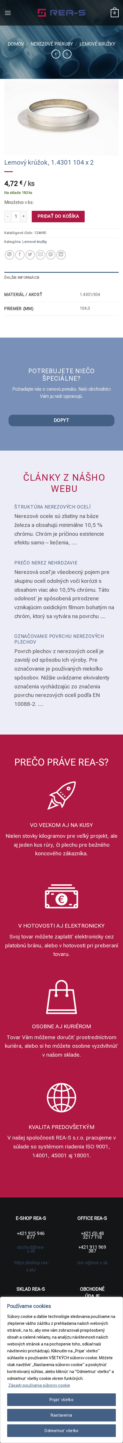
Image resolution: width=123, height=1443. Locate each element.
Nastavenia (61, 1415)
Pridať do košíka (58, 216)
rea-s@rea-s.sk (92, 1262)
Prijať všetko (61, 1399)
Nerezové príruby (52, 44)
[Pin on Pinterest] (50, 255)
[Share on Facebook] (20, 255)
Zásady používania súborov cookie (39, 1385)
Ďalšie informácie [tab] (21, 277)
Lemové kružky (97, 44)
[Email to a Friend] (40, 255)
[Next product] (55, 54)
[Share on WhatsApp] (9, 255)
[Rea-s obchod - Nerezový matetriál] (61, 13)
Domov (16, 44)
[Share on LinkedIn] (61, 255)
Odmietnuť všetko (61, 1430)
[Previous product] (67, 54)
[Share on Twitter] (30, 255)
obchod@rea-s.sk (31, 1249)
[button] (7, 13)
